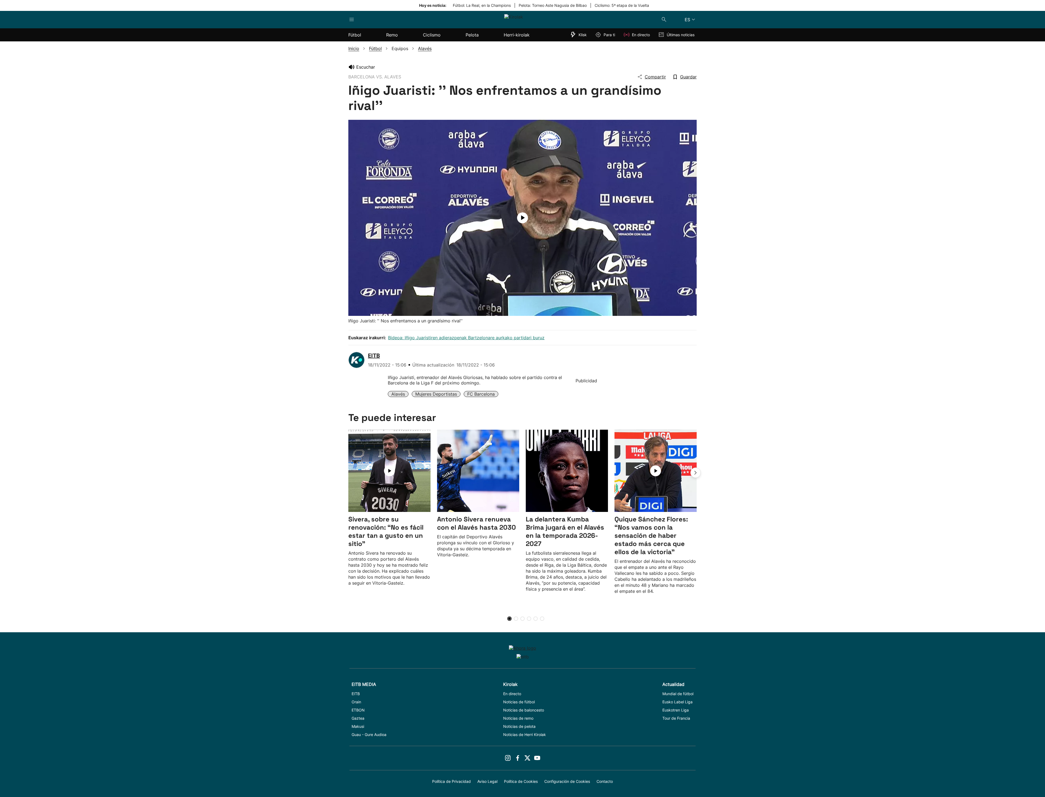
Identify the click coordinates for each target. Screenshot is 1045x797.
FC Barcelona (481, 394)
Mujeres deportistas (436, 394)
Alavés (398, 394)
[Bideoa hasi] (522, 217)
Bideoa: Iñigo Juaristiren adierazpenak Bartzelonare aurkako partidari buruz (466, 337)
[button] (695, 473)
